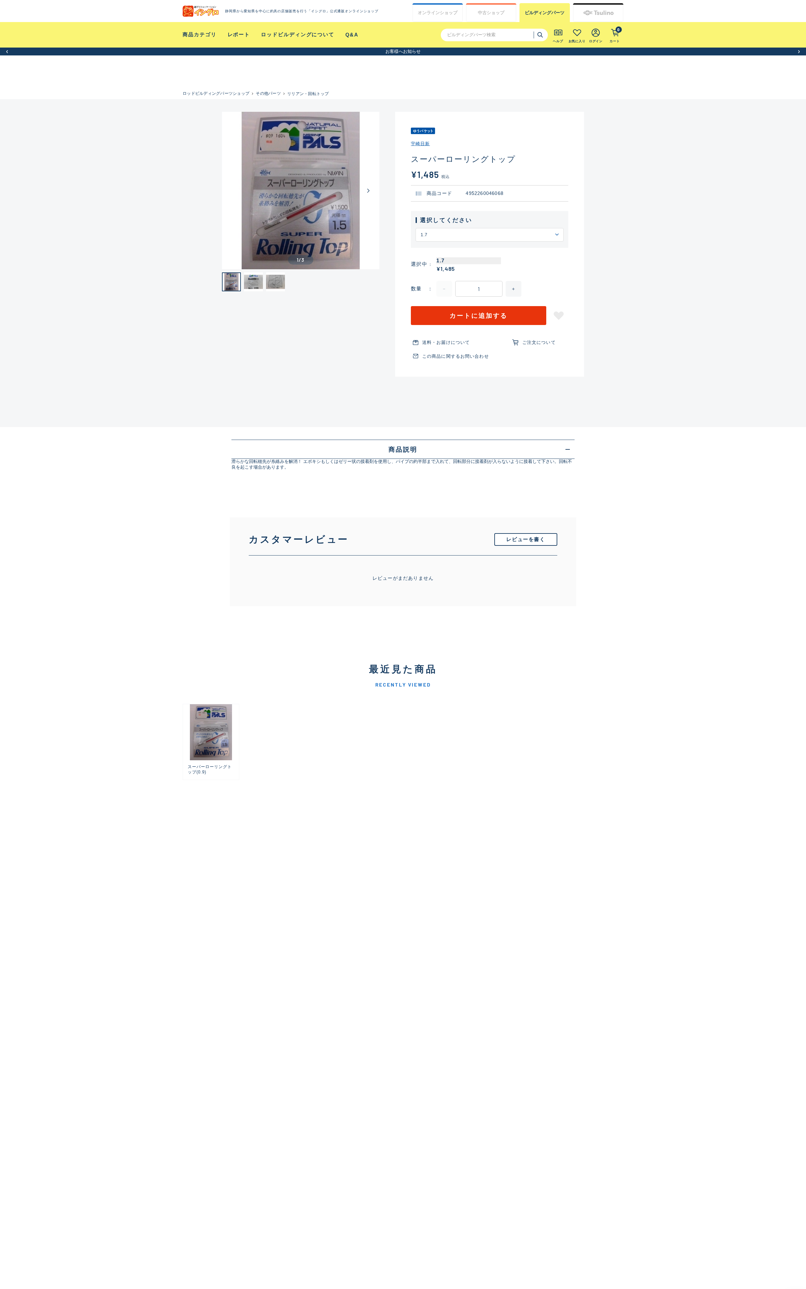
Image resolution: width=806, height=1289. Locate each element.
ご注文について (539, 342)
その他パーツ (268, 93)
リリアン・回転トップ (308, 93)
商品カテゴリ (200, 34)
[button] (7, 51)
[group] (211, 742)
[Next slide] (368, 190)
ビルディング (545, 12)
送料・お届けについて (446, 342)
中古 (491, 12)
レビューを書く (525, 539)
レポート (239, 34)
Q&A (352, 34)
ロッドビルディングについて (297, 34)
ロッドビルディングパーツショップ (216, 93)
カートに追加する (479, 315)
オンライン (437, 12)
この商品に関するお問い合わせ (455, 356)
